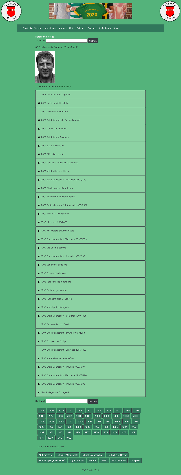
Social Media (104, 28)
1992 (50, 427)
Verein (104, 460)
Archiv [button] (62, 28)
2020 (99, 410)
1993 (41, 427)
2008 (106, 416)
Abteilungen (51, 28)
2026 (42, 410)
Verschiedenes (118, 460)
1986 (106, 427)
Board (116, 28)
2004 (42, 421)
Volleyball (135, 460)
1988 (87, 427)
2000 (80, 421)
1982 (41, 432)
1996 (117, 421)
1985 (115, 427)
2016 (136, 410)
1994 (135, 421)
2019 (109, 410)
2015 (41, 416)
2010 (87, 416)
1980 (59, 432)
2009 (97, 416)
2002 (61, 421)
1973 (123, 432)
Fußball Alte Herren (117, 455)
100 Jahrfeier (45, 455)
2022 (80, 410)
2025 (51, 410)
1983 (133, 427)
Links (71, 28)
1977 (87, 432)
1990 (69, 427)
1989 (78, 427)
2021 (90, 410)
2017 (127, 410)
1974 (114, 432)
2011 (78, 416)
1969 (59, 437)
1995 (126, 421)
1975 (105, 432)
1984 (124, 427)
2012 (69, 416)
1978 (78, 432)
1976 (96, 432)
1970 (50, 437)
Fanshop (92, 28)
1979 (69, 432)
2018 (118, 410)
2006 (126, 416)
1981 (50, 432)
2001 (70, 421)
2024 (61, 410)
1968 (68, 437)
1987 (96, 427)
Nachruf (92, 460)
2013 (60, 416)
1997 (108, 421)
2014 (50, 416)
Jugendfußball (77, 460)
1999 (89, 421)
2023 (71, 410)
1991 (60, 427)
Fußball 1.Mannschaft (67, 455)
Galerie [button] (80, 28)
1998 (98, 421)
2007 (116, 416)
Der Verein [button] (35, 28)
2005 (135, 416)
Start (26, 28)
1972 (132, 432)
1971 (41, 437)
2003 (51, 421)
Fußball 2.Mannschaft (92, 455)
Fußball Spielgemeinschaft (52, 460)
